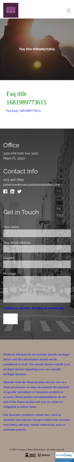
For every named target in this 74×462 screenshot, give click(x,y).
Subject (23, 258)
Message (24, 273)
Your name (26, 227)
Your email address (31, 242)
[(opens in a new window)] (6, 192)
